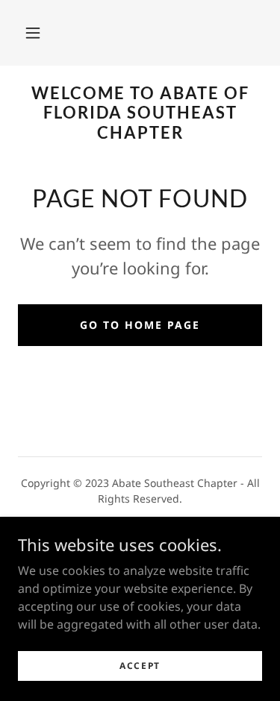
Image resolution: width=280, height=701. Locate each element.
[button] (33, 33)
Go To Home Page (140, 325)
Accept (140, 665)
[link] (140, 113)
